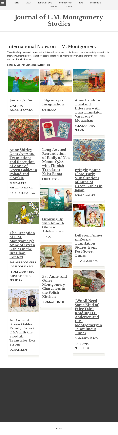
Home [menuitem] (16, 3)
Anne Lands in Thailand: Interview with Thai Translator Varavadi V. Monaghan (88, 110)
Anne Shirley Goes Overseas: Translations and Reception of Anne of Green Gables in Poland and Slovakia (23, 164)
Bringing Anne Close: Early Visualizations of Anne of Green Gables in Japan (88, 180)
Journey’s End (21, 100)
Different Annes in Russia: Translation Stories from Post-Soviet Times (88, 245)
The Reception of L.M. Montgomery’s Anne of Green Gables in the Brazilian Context (22, 245)
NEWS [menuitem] (81, 3)
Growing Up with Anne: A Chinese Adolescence (53, 225)
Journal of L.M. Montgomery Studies (59, 20)
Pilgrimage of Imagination (54, 102)
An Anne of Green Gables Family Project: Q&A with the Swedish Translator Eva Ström (22, 332)
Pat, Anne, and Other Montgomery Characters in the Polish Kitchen (54, 287)
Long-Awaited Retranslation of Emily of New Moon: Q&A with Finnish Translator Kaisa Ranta (56, 162)
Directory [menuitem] (54, 7)
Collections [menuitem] (95, 3)
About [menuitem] (28, 3)
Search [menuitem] (69, 7)
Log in (59, 428)
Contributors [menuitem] (65, 3)
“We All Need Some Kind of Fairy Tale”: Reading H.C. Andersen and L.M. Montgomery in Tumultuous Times (88, 317)
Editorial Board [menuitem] (45, 3)
